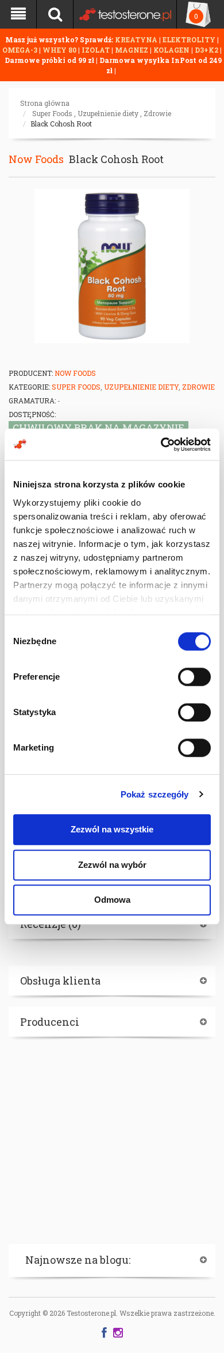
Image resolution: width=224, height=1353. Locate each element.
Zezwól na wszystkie (112, 829)
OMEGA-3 (20, 49)
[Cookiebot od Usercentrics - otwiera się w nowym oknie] (161, 444)
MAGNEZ (132, 49)
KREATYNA (137, 39)
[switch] (194, 677)
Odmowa (112, 899)
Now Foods (36, 159)
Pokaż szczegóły (155, 794)
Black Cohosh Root (61, 123)
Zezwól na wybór (112, 865)
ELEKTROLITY (189, 39)
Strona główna (44, 103)
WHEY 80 (59, 49)
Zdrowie (157, 113)
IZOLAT (96, 49)
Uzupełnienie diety (108, 113)
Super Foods (52, 113)
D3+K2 (206, 49)
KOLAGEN (172, 49)
